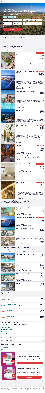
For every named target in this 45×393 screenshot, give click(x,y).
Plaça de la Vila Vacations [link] (5, 331)
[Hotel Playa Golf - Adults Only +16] (29, 211)
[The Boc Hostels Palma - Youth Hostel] (29, 60)
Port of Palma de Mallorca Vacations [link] (7, 335)
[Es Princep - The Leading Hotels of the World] (29, 80)
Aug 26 (6, 23)
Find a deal (12, 29)
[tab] (6, 324)
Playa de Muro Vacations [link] (5, 333)
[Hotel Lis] (29, 286)
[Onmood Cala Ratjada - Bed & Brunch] (29, 99)
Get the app (29, 362)
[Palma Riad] (29, 153)
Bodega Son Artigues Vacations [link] (6, 329)
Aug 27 (16, 23)
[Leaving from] (12, 20)
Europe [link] (7, 37)
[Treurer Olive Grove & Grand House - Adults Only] (29, 241)
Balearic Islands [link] (14, 37)
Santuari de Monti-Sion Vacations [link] (6, 327)
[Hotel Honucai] (29, 116)
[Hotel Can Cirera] (29, 190)
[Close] (43, 389)
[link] (22, 346)
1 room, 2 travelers (28, 23)
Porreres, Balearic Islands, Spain (31, 20)
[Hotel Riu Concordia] (29, 134)
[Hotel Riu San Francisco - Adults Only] (29, 231)
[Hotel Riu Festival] (29, 267)
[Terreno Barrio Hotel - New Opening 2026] (29, 171)
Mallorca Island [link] (19, 37)
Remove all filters (25, 251)
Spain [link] (10, 37)
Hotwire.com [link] (3, 37)
